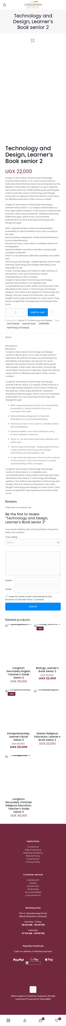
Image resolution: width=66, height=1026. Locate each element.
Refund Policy (33, 855)
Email (9, 589)
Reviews (10, 348)
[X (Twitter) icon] (38, 1003)
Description (11, 345)
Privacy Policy (33, 861)
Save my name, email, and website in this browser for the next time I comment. (28, 598)
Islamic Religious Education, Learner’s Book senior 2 (47, 737)
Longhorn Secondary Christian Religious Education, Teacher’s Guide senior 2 (18, 805)
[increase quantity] (22, 312)
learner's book (29, 323)
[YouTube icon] (34, 1003)
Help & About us (33, 849)
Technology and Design (40, 320)
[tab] (33, 345)
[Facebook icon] (28, 1003)
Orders (33, 883)
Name (9, 580)
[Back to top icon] (33, 989)
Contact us (33, 846)
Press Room (33, 858)
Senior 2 (22, 320)
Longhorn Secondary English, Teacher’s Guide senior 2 (18, 672)
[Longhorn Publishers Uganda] (33, 5)
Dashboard (33, 880)
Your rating (12, 537)
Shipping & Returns (33, 852)
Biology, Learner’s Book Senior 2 (47, 669)
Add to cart (38, 312)
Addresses (33, 889)
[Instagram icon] (31, 1003)
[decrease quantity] (9, 312)
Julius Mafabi (13, 323)
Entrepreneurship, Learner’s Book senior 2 (18, 737)
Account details (33, 892)
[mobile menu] (61, 5)
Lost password (33, 895)
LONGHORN (44, 323)
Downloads (33, 886)
